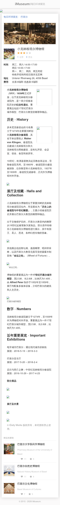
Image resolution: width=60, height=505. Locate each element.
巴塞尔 (24, 16)
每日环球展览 (11, 16)
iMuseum (36, 501)
